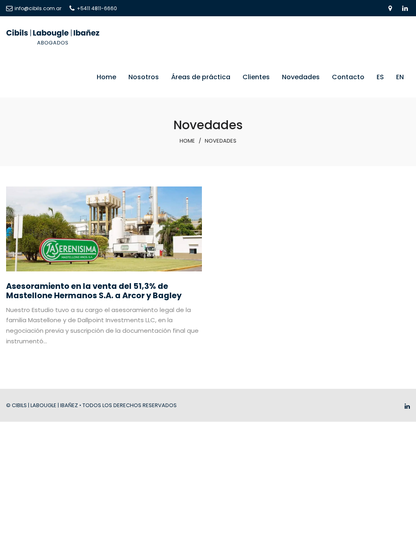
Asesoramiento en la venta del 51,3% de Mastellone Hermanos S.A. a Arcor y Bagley (94, 291)
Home (187, 141)
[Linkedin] (407, 406)
